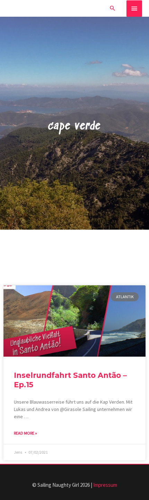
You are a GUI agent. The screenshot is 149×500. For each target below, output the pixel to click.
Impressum (105, 485)
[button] (112, 8)
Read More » (25, 433)
